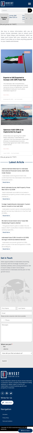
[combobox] (3, 320)
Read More (6, 182)
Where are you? (7, 344)
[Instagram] (2, 393)
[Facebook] (6, 393)
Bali (4, 346)
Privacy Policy (6, 418)
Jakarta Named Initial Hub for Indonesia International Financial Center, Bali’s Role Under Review (15, 171)
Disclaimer (5, 414)
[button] (29, 4)
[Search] (30, 10)
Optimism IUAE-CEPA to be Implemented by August (13, 131)
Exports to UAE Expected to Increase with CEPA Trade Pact (14, 78)
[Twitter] (11, 393)
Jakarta (5, 349)
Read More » (6, 95)
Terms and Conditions (7, 421)
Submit (4, 361)
